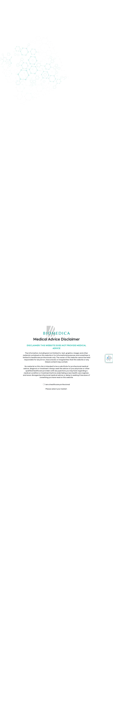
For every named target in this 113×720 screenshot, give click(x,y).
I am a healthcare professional (57, 384)
